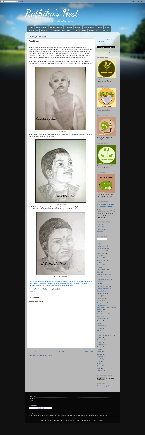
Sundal (99, 363)
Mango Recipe (101, 303)
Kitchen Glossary (102, 227)
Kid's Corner (105, 30)
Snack (99, 359)
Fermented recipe (102, 274)
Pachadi (99, 321)
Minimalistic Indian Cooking (61, 30)
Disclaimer (32, 401)
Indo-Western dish (103, 288)
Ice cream (100, 281)
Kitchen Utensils (102, 229)
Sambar (99, 354)
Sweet (99, 366)
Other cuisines (101, 318)
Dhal (98, 267)
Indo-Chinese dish (103, 286)
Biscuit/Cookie (101, 253)
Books (100, 27)
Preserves (100, 340)
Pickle (99, 328)
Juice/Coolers (101, 291)
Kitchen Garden (102, 293)
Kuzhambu (100, 300)
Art (34, 291)
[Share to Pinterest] (59, 289)
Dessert (99, 265)
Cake (98, 255)
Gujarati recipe (101, 277)
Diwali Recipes (101, 269)
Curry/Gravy (101, 260)
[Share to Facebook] (57, 289)
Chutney (99, 258)
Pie (98, 330)
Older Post (88, 351)
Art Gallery (68, 27)
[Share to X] (56, 289)
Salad (99, 351)
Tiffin (98, 368)
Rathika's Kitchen (56, 27)
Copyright (32, 398)
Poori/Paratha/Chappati (104, 335)
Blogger (101, 420)
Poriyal (99, 337)
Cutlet (99, 262)
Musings (78, 27)
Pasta (99, 323)
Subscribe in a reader (104, 53)
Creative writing (89, 27)
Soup (98, 361)
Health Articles (33, 30)
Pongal (99, 333)
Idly (98, 284)
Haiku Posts (45, 30)
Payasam (100, 325)
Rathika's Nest (51, 13)
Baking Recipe (101, 248)
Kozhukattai (100, 298)
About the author (41, 27)
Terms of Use (33, 394)
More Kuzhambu (102, 314)
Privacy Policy (33, 396)
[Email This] (52, 289)
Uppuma (99, 370)
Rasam (99, 347)
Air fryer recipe (101, 246)
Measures (100, 231)
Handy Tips (100, 224)
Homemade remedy (103, 279)
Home (31, 27)
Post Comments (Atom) (44, 355)
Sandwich (100, 356)
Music (107, 27)
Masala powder (102, 305)
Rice (98, 349)
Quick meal (100, 344)
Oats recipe (100, 316)
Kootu (99, 296)
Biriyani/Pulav (101, 251)
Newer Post (33, 351)
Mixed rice (100, 311)
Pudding (99, 342)
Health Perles (93, 30)
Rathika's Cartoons (80, 30)
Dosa (98, 272)
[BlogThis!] (54, 289)
